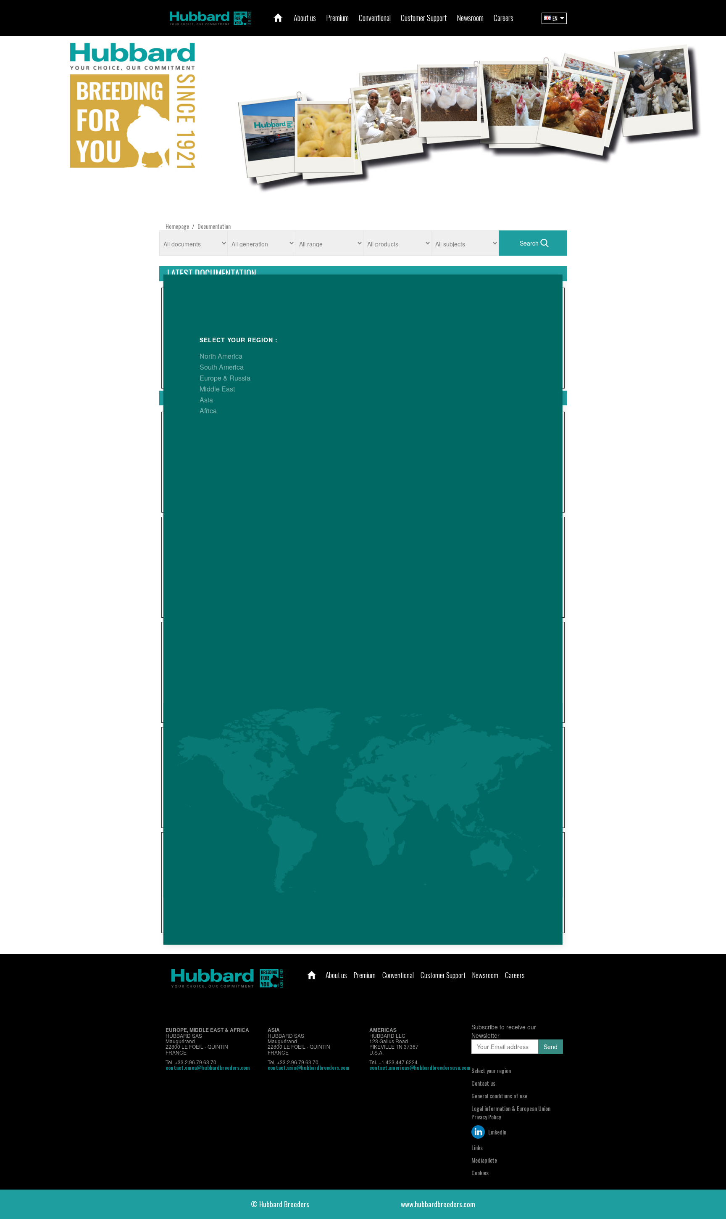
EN (555, 18)
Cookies (480, 1172)
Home (311, 975)
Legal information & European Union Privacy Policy (510, 1112)
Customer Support (443, 975)
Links (477, 1147)
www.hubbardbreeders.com (438, 1204)
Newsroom (485, 975)
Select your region (491, 1070)
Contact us (483, 1083)
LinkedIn (496, 1131)
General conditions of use (499, 1095)
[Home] (278, 17)
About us (336, 975)
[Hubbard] (210, 17)
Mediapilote (484, 1160)
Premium (365, 975)
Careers (515, 975)
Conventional (398, 975)
